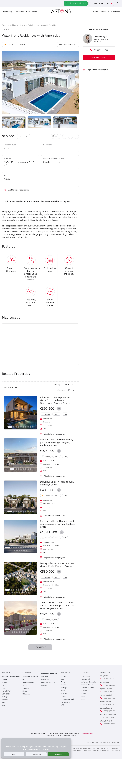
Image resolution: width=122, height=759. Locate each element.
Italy (3, 703)
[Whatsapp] (4, 3)
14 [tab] (17, 550)
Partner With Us (87, 685)
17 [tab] (24, 550)
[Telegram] (9, 3)
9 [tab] (30, 427)
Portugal (5, 697)
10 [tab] (33, 427)
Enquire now (99, 57)
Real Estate (31, 12)
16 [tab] (21, 550)
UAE (3, 685)
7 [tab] (25, 427)
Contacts (115, 12)
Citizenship (7, 12)
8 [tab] (28, 427)
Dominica (44, 677)
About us (105, 12)
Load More (40, 647)
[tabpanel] (20, 413)
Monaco (5, 700)
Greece (4, 682)
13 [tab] (14, 550)
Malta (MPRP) (6, 691)
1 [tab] (9, 427)
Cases (83, 693)
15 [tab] (19, 550)
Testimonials (86, 679)
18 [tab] (26, 550)
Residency (19, 12)
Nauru (25, 691)
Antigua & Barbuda (48, 682)
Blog (83, 696)
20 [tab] (29, 592)
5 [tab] (21, 427)
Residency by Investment (11, 676)
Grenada (44, 685)
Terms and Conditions (94, 742)
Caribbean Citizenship (49, 674)
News (83, 699)
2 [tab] (14, 427)
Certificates (85, 676)
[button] (53, 136)
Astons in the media (88, 682)
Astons (4, 25)
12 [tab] (35, 547)
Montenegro (65, 702)
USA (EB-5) (6, 694)
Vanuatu (26, 688)
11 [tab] (33, 547)
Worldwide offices (87, 688)
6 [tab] (23, 427)
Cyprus (22, 25)
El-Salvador (27, 694)
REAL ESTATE (65, 672)
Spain (4, 705)
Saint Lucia (45, 680)
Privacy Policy (115, 742)
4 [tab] (18, 427)
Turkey (4, 688)
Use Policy (106, 742)
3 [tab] (16, 427)
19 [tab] (26, 592)
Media (95, 12)
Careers (84, 691)
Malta (63, 691)
